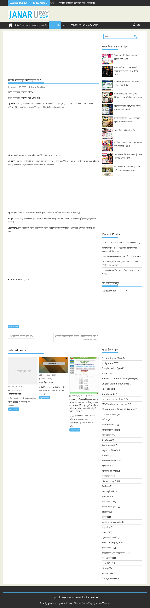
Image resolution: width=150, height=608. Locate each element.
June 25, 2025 (16, 386)
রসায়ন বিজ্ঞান (106, 547)
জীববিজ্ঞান (105, 486)
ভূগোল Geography (110, 542)
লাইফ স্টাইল (106, 563)
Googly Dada (108, 393)
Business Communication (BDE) (118, 378)
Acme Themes (103, 603)
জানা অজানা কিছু (42, 25)
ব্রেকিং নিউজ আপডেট (109, 537)
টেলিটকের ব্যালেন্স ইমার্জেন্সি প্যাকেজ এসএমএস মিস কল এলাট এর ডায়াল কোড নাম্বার (76, 337)
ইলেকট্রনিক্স (106, 440)
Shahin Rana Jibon (38, 87)
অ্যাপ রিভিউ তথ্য (108, 424)
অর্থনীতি (105, 419)
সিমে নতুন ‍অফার (108, 578)
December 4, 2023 (48, 375)
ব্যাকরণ (105, 532)
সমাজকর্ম (105, 573)
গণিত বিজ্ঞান (106, 475)
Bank (104, 373)
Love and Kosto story (112, 399)
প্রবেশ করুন (65, 25)
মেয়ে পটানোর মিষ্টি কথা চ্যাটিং (124, 130)
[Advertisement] (53, 54)
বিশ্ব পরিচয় (106, 527)
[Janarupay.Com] (10, 24)
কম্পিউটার (105, 465)
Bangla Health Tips (111, 368)
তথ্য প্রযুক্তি (107, 491)
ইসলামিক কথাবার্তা (108, 445)
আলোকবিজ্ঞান (106, 434)
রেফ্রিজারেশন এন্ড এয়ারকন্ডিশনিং (113, 552)
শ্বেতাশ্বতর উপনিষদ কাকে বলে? (22, 335)
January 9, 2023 (77, 395)
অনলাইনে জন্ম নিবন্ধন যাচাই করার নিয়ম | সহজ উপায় (64, 2)
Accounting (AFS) (110, 358)
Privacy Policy (78, 25)
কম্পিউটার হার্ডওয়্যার (109, 470)
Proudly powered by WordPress (56, 603)
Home (18, 25)
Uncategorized (109, 414)
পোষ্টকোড (105, 511)
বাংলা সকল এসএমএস (29, 25)
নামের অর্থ (105, 496)
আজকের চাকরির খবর (109, 429)
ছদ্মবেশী (90, 395)
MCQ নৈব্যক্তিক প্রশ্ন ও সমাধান (114, 404)
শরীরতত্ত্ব (105, 568)
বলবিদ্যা (105, 516)
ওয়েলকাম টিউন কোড (109, 460)
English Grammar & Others (115, 383)
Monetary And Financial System (118, 409)
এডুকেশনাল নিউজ (54, 25)
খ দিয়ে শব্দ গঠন (22, 371)
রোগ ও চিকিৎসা (107, 557)
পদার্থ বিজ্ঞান (106, 501)
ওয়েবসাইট (105, 455)
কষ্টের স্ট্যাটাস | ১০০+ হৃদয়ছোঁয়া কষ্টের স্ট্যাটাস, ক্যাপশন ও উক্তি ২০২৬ (126, 71)
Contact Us (92, 25)
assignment (108, 363)
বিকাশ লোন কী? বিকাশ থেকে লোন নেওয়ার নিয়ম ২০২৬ (121, 242)
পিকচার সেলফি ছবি (108, 506)
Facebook (107, 388)
